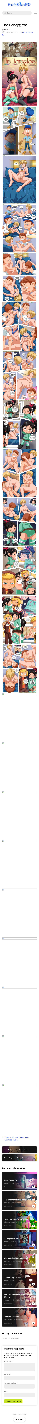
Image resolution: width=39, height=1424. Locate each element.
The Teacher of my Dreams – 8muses (19, 1200)
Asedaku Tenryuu (19, 1317)
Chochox (23, 32)
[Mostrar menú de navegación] (35, 13)
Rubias (15, 1140)
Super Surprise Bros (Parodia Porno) (19, 1220)
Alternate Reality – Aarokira (19, 1259)
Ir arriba (20, 1419)
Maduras (8, 1140)
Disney (15, 1137)
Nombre (7, 1374)
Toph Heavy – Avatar (19, 1278)
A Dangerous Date (19, 1239)
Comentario (8, 1361)
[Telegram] (19, 49)
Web (5, 1392)
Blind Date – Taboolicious (19, 1181)
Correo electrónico (11, 1383)
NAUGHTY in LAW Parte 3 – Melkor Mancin (19, 1298)
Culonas (8, 1137)
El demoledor (24, 1137)
